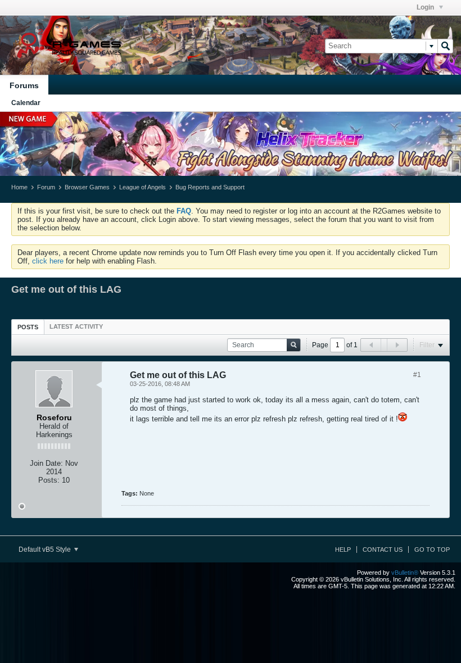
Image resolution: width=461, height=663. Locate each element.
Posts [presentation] (27, 327)
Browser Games (87, 187)
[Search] (445, 46)
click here (48, 261)
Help (343, 549)
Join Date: (46, 463)
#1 (417, 375)
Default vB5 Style (46, 549)
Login (426, 7)
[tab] (27, 326)
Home (19, 187)
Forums (24, 85)
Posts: (49, 480)
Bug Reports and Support (210, 187)
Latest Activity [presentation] (76, 326)
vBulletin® (404, 572)
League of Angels (142, 187)
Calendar (25, 103)
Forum (46, 187)
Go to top (432, 549)
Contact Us (383, 549)
